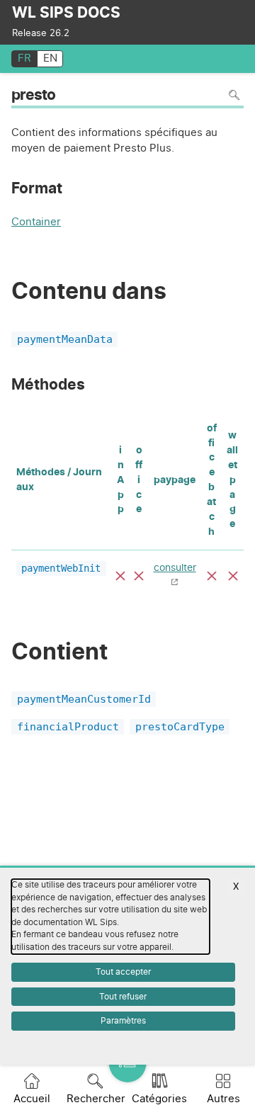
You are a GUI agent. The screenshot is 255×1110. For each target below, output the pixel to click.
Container (36, 223)
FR (24, 58)
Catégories (159, 1099)
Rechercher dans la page (234, 95)
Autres (223, 1099)
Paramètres (123, 1020)
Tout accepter (123, 972)
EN (50, 58)
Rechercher (96, 1099)
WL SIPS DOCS (66, 13)
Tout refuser (123, 996)
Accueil (31, 1099)
